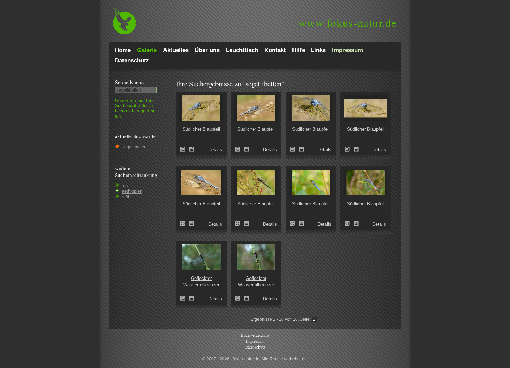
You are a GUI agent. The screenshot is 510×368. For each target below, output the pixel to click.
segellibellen (134, 146)
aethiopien (132, 191)
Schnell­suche (129, 82)
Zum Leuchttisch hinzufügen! (191, 149)
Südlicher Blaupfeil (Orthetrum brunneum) (184, 149)
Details (215, 149)
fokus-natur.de (348, 22)
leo (125, 185)
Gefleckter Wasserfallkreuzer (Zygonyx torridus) (184, 298)
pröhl (126, 196)
